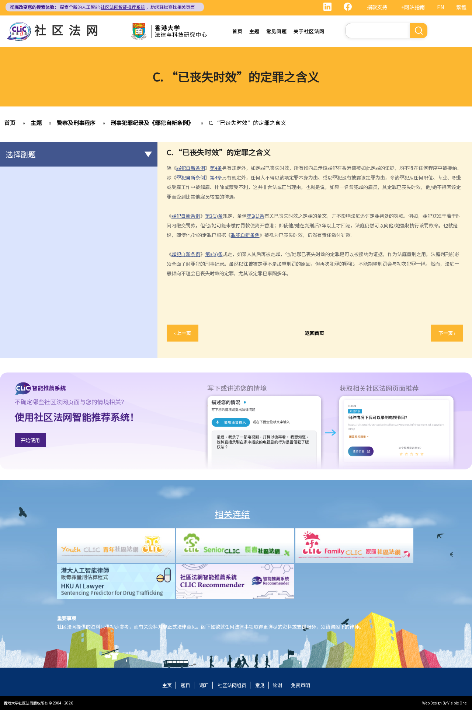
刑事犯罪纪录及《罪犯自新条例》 (152, 122)
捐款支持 (377, 7)
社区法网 (69, 29)
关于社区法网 (309, 31)
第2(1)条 (255, 215)
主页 (167, 685)
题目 (185, 685)
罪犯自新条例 (190, 167)
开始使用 (30, 440)
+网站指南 (413, 7)
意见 (260, 685)
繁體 (461, 7)
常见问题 (276, 31)
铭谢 (277, 685)
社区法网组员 (232, 685)
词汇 (204, 685)
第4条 (216, 167)
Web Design (432, 703)
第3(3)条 (214, 254)
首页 (237, 31)
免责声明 (300, 685)
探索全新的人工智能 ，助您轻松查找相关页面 (102, 7)
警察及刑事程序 (76, 122)
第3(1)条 (214, 215)
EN (440, 7)
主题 (254, 31)
